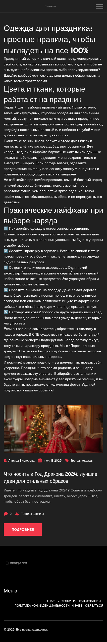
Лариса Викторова (21, 460)
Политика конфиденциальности (42, 605)
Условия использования (79, 601)
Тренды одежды (82, 460)
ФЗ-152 (77, 605)
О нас (50, 601)
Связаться (94, 605)
